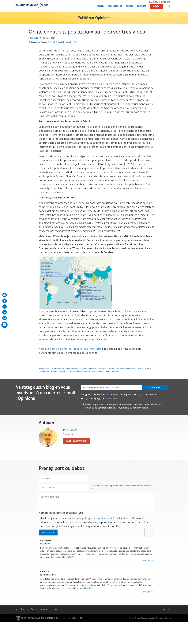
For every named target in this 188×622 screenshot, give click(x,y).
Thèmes (129, 6)
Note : (42, 348)
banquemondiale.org (159, 2)
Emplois (44, 609)
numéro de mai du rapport (75, 348)
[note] (129, 163)
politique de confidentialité (98, 518)
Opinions (102, 18)
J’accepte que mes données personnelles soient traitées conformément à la (123, 406)
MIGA (74, 618)
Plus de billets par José (76, 441)
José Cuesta (35, 38)
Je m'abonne (155, 387)
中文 (75, 42)
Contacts (141, 6)
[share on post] (4, 306)
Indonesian (111, 398)
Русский (153, 394)
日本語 (97, 398)
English (52, 42)
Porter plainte (167, 609)
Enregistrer (48, 532)
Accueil (100, 6)
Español (61, 42)
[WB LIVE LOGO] (156, 7)
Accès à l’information (31, 609)
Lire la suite (68, 557)
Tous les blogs (115, 6)
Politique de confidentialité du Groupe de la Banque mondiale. (116, 407)
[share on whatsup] (4, 318)
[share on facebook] (4, 301)
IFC (68, 618)
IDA (63, 618)
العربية (68, 42)
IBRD (58, 618)
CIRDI (80, 618)
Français (44, 42)
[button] (169, 6)
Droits (18, 609)
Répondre (146, 561)
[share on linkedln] (4, 312)
